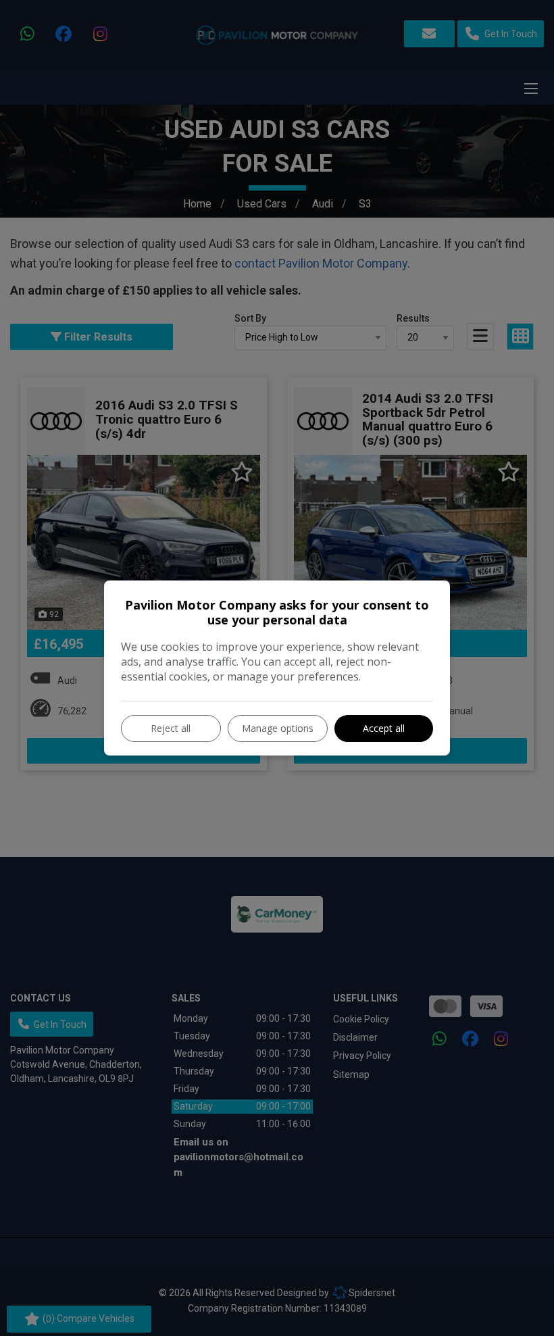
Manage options (277, 728)
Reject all (171, 728)
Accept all (384, 728)
